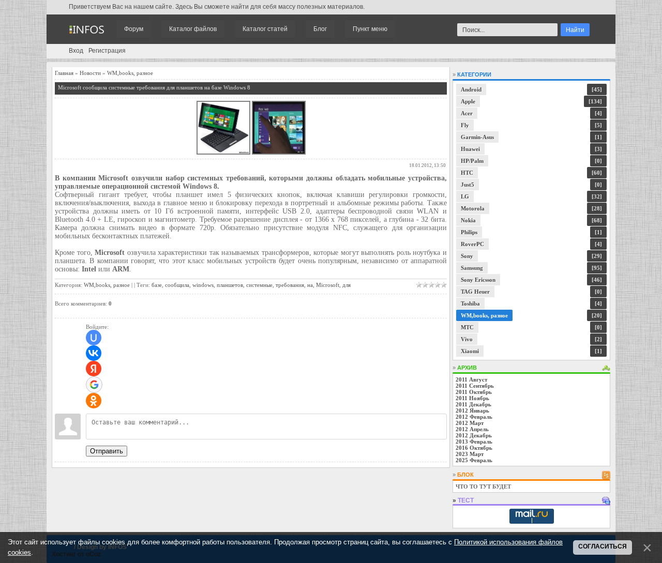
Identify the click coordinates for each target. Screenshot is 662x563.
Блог (320, 29)
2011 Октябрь (474, 392)
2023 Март (470, 454)
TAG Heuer (475, 291)
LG (465, 196)
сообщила (177, 285)
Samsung (472, 268)
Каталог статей (265, 29)
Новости (90, 73)
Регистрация (107, 50)
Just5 (467, 184)
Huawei (470, 149)
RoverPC (472, 244)
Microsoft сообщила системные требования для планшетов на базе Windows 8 (154, 87)
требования (290, 285)
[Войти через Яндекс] (93, 368)
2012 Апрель (472, 429)
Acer (467, 113)
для (346, 285)
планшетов (230, 285)
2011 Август (471, 379)
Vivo (467, 339)
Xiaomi (470, 351)
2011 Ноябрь (472, 398)
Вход (76, 50)
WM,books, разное (130, 73)
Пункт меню (370, 29)
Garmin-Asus (477, 137)
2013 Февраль (474, 441)
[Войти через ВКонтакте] (93, 353)
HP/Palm (472, 161)
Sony (467, 256)
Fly (465, 125)
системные (259, 285)
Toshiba (470, 303)
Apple (468, 101)
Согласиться (602, 546)
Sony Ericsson (478, 280)
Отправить (106, 451)
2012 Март (470, 423)
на (310, 285)
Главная (64, 73)
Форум (133, 29)
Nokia (468, 220)
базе (157, 285)
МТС (467, 327)
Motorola (473, 208)
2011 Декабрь (473, 404)
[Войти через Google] (94, 384)
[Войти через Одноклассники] (93, 400)
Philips (469, 232)
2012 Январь (472, 410)
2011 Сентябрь (475, 386)
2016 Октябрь (474, 448)
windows (203, 285)
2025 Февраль (474, 460)
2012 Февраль (474, 417)
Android (471, 89)
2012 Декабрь (474, 435)
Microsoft (327, 285)
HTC (467, 173)
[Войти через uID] (93, 337)
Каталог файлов (193, 29)
